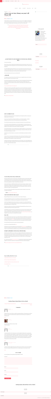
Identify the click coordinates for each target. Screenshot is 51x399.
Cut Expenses (6, 16)
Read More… (43, 40)
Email (5, 370)
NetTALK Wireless (24, 226)
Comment (5, 356)
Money (8, 16)
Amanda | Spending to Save (11, 342)
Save (10, 16)
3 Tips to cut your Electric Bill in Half (12, 192)
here (16, 224)
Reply (5, 317)
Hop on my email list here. (15, 239)
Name (5, 366)
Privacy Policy (37, 60)
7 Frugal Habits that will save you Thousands (10, 257)
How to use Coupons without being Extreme (10, 259)
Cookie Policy (37, 62)
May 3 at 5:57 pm (10, 329)
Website (5, 374)
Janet (9, 319)
